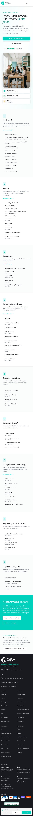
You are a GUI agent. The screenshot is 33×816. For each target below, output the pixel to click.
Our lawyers (4, 702)
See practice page (7, 130)
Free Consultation (5, 752)
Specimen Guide (5, 741)
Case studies (4, 706)
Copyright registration (23, 709)
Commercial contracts (23, 713)
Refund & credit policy (23, 748)
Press (2, 713)
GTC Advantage (5, 721)
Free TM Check (5, 748)
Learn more (21, 809)
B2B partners (4, 717)
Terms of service (21, 741)
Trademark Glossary (6, 733)
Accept (26, 812)
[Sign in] (27, 3)
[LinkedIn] (2, 674)
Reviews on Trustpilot (6, 756)
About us (3, 694)
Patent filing (20, 706)
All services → (21, 694)
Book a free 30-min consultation (13, 648)
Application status (22, 737)
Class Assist (4, 744)
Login (18, 729)
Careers (3, 709)
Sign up (19, 733)
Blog (2, 729)
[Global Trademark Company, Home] (6, 3)
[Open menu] (30, 3)
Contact (3, 698)
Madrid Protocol (21, 702)
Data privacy (20, 721)
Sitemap (19, 752)
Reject (16, 812)
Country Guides (5, 737)
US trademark (21, 698)
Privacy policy (21, 744)
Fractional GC (21, 717)
